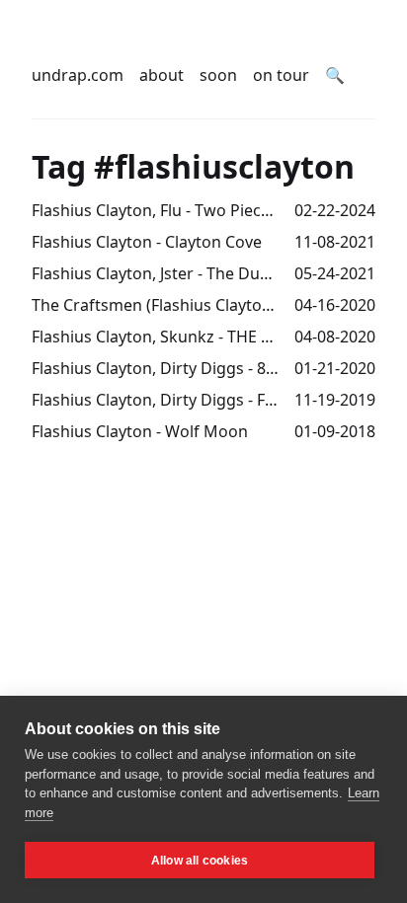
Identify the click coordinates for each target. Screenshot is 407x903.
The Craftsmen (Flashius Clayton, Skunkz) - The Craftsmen (155, 305)
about (161, 75)
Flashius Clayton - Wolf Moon (140, 431)
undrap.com (77, 75)
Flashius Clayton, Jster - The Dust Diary (155, 273)
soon (218, 75)
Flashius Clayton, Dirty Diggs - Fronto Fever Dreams (155, 400)
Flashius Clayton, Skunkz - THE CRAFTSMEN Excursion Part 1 (155, 336)
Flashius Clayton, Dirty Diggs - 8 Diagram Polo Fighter (155, 368)
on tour (281, 75)
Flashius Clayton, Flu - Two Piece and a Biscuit (155, 210)
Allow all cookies (199, 860)
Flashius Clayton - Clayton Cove (147, 242)
